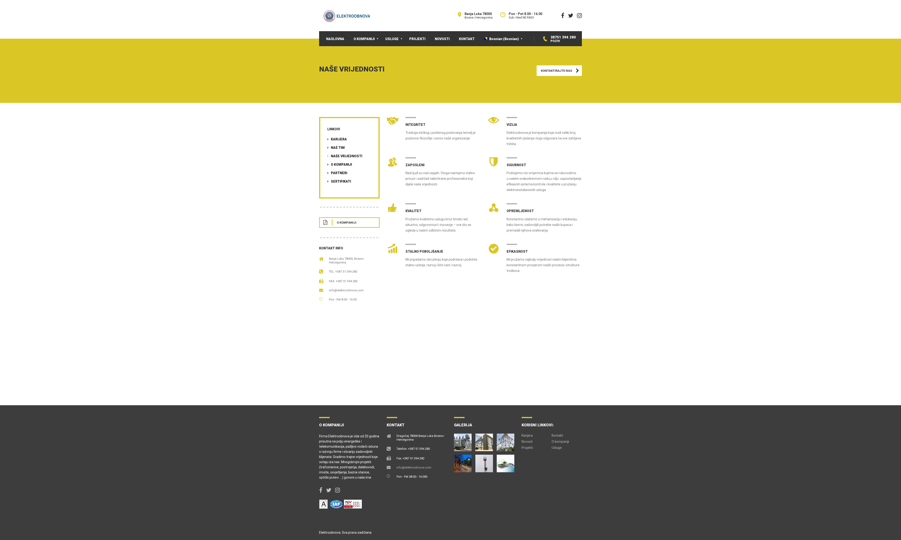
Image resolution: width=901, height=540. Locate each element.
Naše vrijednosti (346, 156)
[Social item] (562, 15)
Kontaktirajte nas (556, 70)
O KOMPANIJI (364, 39)
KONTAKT (467, 39)
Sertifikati (341, 181)
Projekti (527, 448)
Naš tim (338, 148)
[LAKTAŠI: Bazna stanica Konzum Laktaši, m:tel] (484, 461)
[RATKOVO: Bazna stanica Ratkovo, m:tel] (505, 440)
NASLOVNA (335, 39)
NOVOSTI (442, 39)
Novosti (527, 441)
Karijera (339, 139)
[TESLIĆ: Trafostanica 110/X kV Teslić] (463, 440)
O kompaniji (341, 164)
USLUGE (392, 39)
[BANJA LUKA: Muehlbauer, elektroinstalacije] (484, 440)
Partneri (339, 173)
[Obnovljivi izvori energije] (505, 461)
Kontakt (557, 435)
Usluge (557, 448)
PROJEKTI (417, 39)
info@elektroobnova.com (346, 290)
